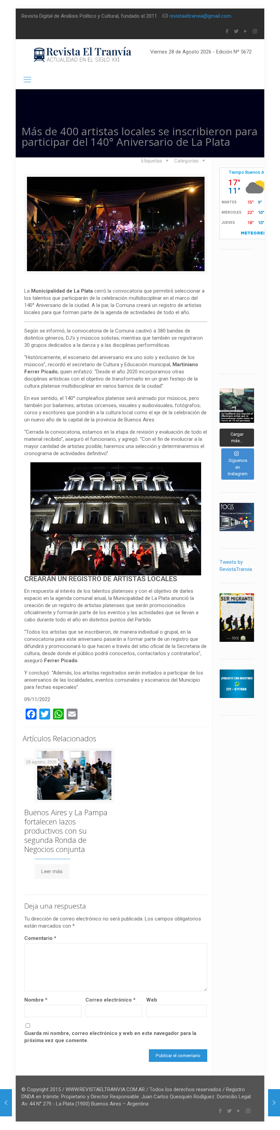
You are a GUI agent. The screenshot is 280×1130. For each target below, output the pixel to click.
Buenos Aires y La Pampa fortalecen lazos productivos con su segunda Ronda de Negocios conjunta (66, 830)
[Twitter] (236, 31)
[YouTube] (245, 31)
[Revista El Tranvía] (83, 54)
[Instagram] (254, 31)
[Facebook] (227, 31)
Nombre (35, 1000)
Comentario (40, 938)
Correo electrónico (110, 1000)
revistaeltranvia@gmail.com (200, 16)
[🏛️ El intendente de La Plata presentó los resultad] (237, 405)
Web (151, 1000)
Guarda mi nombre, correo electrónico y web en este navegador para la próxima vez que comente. (110, 1036)
